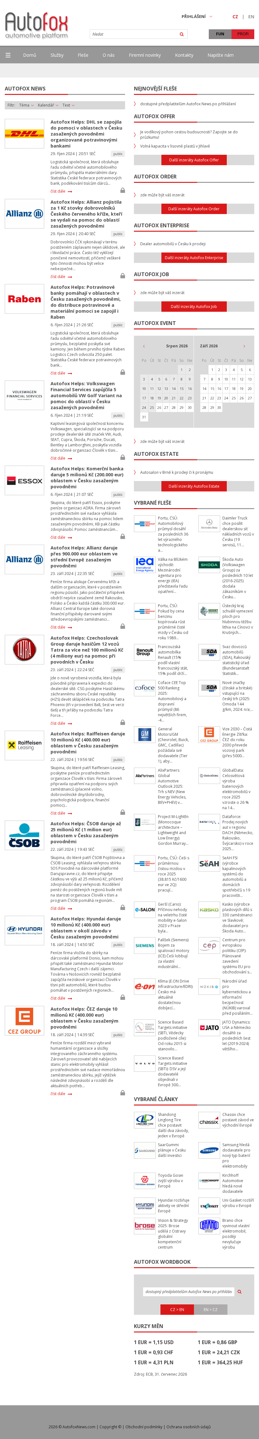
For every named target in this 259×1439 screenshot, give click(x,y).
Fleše (83, 55)
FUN (220, 34)
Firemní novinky (145, 55)
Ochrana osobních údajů (188, 1427)
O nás (109, 55)
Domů (29, 55)
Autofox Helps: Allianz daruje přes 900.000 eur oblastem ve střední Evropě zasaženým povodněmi (84, 557)
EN (251, 17)
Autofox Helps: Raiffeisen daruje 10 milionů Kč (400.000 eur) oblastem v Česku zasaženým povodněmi (88, 743)
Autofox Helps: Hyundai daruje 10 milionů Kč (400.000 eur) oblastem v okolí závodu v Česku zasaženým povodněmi (86, 928)
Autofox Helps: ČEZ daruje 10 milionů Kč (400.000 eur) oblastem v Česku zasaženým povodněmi (84, 1018)
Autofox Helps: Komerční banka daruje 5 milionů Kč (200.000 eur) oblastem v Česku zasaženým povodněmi (87, 478)
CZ (235, 17)
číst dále (58, 191)
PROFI (243, 34)
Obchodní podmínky (143, 1427)
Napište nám (221, 55)
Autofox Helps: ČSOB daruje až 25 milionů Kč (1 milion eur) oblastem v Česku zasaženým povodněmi (86, 832)
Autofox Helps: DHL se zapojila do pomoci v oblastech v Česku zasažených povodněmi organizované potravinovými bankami (86, 134)
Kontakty (184, 55)
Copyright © (110, 1427)
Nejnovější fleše (155, 88)
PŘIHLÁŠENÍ (194, 16)
